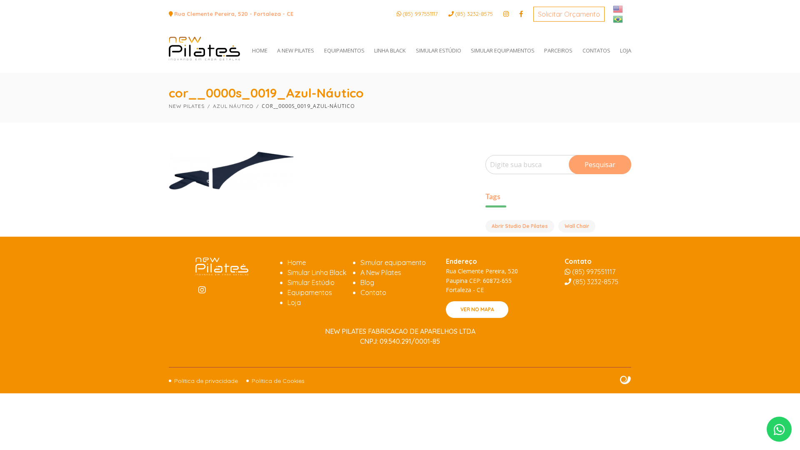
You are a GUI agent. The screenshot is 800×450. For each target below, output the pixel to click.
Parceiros (558, 50)
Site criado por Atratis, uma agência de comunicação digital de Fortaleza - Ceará (625, 380)
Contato (373, 292)
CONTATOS (596, 50)
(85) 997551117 (420, 13)
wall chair (577, 226)
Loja (625, 50)
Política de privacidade (206, 381)
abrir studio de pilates (520, 226)
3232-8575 (474, 13)
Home (297, 262)
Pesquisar (600, 164)
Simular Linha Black (317, 272)
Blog (367, 282)
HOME (260, 50)
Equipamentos (344, 50)
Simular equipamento (393, 262)
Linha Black (390, 50)
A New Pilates (295, 50)
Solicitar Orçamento (569, 14)
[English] (618, 8)
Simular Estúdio (438, 50)
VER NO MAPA (477, 309)
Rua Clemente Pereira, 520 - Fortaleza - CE (233, 13)
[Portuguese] (618, 18)
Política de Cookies (278, 381)
